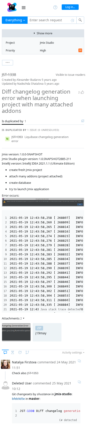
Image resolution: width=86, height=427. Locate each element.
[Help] (55, 7)
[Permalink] (79, 360)
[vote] (82, 92)
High (43, 50)
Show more (44, 33)
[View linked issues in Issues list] (82, 121)
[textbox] (52, 20)
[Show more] (7, 62)
